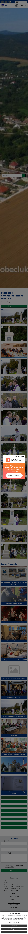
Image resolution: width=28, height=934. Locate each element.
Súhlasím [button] (14, 926)
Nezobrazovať (19, 456)
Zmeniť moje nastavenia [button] (14, 929)
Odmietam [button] (14, 932)
